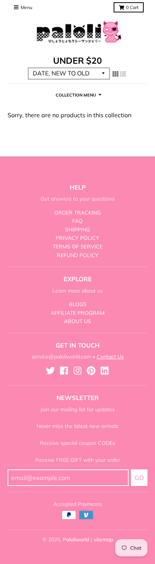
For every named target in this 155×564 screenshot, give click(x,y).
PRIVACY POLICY (77, 237)
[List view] (123, 74)
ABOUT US (77, 321)
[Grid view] (115, 74)
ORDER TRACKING (77, 212)
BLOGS (78, 304)
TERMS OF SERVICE (78, 246)
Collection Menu (76, 95)
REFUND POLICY (78, 255)
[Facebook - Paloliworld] (63, 370)
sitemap (103, 539)
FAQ (77, 221)
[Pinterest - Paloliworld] (91, 370)
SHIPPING (77, 229)
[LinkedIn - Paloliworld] (104, 370)
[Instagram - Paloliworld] (77, 370)
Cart (132, 7)
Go (139, 477)
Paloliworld (76, 539)
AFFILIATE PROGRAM (78, 313)
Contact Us (110, 356)
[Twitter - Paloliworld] (50, 370)
